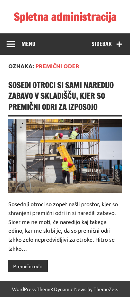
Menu (28, 44)
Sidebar (102, 44)
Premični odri (28, 266)
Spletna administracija (65, 17)
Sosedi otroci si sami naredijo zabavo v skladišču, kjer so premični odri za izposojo (61, 96)
